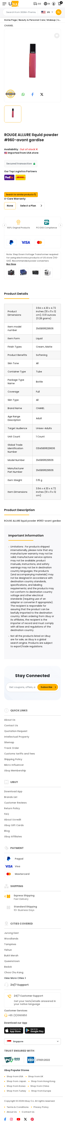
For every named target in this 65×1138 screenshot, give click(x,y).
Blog (7, 831)
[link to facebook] (33, 95)
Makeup (51, 20)
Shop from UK (35, 1076)
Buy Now (11, 264)
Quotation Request (15, 731)
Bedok (8, 966)
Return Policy (12, 808)
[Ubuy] (13, 3)
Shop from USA (15, 1076)
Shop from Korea (16, 1086)
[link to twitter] (41, 95)
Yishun (8, 950)
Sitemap (9, 742)
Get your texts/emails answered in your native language (35, 1003)
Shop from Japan (16, 1081)
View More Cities (14, 978)
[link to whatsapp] (23, 95)
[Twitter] (27, 1119)
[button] (38, 4)
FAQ (6, 814)
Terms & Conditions (17, 1107)
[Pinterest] (34, 1119)
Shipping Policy (13, 759)
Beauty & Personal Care (32, 20)
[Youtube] (20, 1119)
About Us (9, 719)
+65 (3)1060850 (17, 1015)
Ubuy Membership (15, 770)
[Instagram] (13, 1119)
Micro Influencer (14, 765)
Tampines (10, 944)
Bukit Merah (11, 955)
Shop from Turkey (16, 1090)
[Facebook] (7, 1119)
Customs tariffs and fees (19, 753)
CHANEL (8, 25)
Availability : (11, 149)
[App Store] (14, 1031)
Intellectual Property (16, 736)
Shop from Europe (41, 1090)
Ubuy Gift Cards (14, 825)
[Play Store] (35, 1031)
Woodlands (11, 938)
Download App (13, 791)
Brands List (10, 797)
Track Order (11, 748)
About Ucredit (12, 819)
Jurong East (11, 933)
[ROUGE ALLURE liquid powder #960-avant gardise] (33, 65)
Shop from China (39, 1086)
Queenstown (12, 961)
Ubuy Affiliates (13, 836)
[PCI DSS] (12, 1060)
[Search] (59, 12)
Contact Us (11, 725)
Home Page (10, 20)
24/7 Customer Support (28, 995)
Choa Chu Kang (13, 972)
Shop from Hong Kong (43, 1081)
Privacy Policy (41, 1107)
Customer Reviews (15, 802)
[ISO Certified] (37, 1059)
